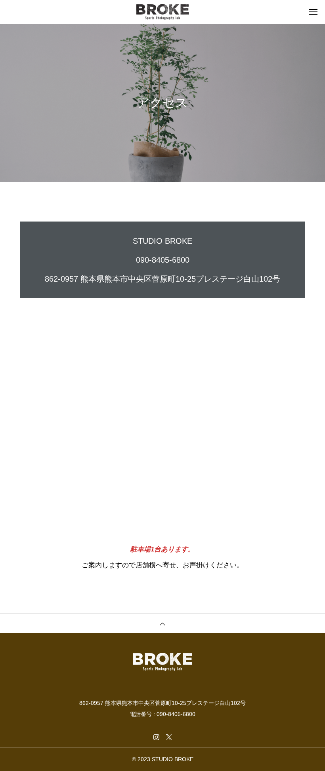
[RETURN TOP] (162, 623)
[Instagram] (156, 737)
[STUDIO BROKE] (162, 12)
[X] (168, 737)
